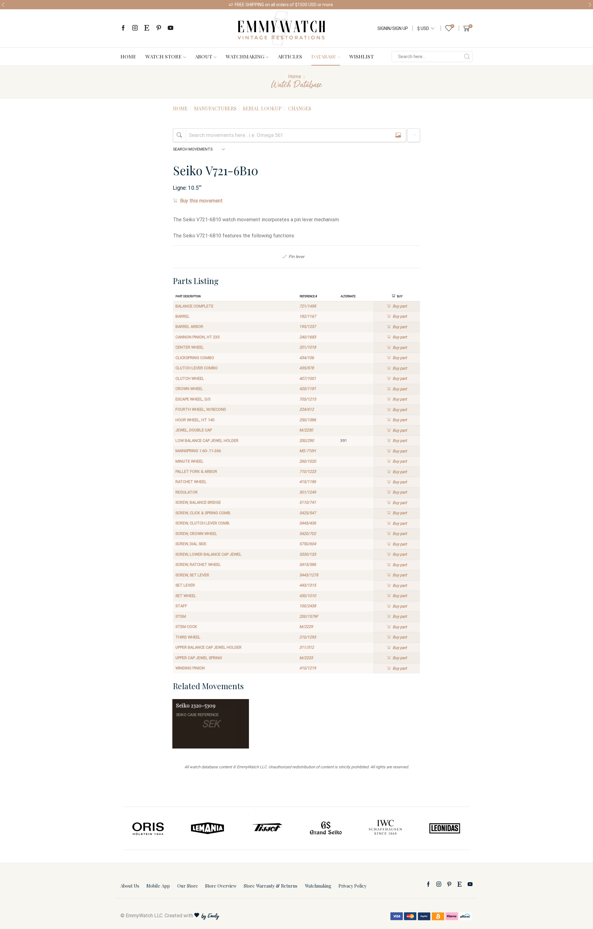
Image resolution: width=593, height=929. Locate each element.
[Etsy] (146, 28)
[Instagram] (135, 28)
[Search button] (467, 56)
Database (323, 56)
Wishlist (361, 56)
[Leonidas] (444, 828)
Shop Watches (350, 4)
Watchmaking (245, 56)
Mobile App (158, 886)
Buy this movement (201, 201)
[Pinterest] (159, 28)
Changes (299, 108)
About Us (129, 886)
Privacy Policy (352, 886)
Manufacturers (215, 108)
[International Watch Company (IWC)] (385, 828)
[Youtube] (170, 28)
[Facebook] (123, 28)
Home (128, 56)
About (203, 56)
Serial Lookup (262, 108)
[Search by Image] (398, 135)
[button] (3, 4)
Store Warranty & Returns (270, 886)
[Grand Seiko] (326, 828)
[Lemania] (208, 828)
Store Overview (221, 886)
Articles (290, 56)
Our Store (187, 886)
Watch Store (163, 56)
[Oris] (149, 828)
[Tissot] (267, 828)
